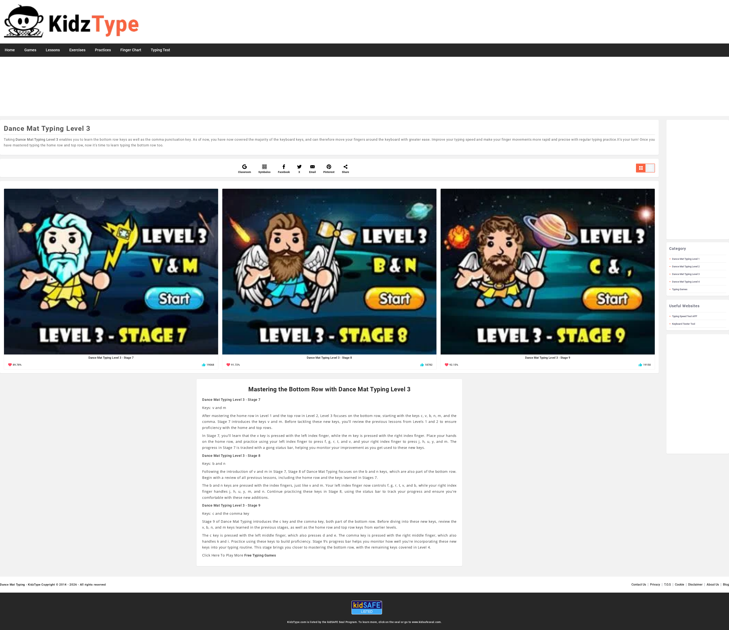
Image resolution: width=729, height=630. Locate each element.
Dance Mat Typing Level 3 (686, 274)
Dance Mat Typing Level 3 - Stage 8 (329, 357)
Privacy (655, 584)
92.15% (453, 364)
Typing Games (679, 289)
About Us (713, 584)
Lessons (53, 50)
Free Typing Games (260, 555)
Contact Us (638, 584)
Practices (103, 50)
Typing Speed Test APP (684, 316)
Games (30, 50)
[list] (650, 168)
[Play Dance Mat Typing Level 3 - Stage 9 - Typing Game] (548, 271)
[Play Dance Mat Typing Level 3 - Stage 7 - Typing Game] (111, 271)
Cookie (679, 584)
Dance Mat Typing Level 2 (686, 266)
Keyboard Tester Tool (683, 323)
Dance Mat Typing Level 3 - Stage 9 (547, 357)
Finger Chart (130, 50)
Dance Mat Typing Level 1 (686, 258)
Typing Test (160, 50)
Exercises (77, 50)
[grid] (640, 168)
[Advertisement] (364, 86)
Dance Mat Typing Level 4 (686, 281)
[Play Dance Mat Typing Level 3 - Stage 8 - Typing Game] (329, 271)
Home (10, 50)
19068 (210, 364)
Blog (726, 584)
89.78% (17, 364)
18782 (428, 364)
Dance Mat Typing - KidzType (20, 584)
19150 (647, 364)
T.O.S (667, 584)
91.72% (235, 364)
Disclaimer (695, 584)
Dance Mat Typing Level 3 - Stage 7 (111, 357)
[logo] (71, 22)
